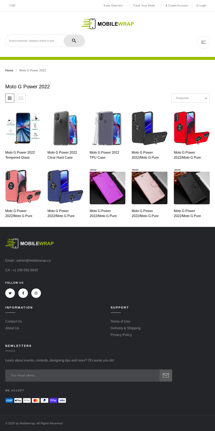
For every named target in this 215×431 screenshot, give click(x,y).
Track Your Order (144, 5)
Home (9, 70)
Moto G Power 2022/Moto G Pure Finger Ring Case (145, 157)
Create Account (177, 5)
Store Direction (113, 5)
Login (202, 5)
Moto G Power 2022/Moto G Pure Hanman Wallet (103, 216)
